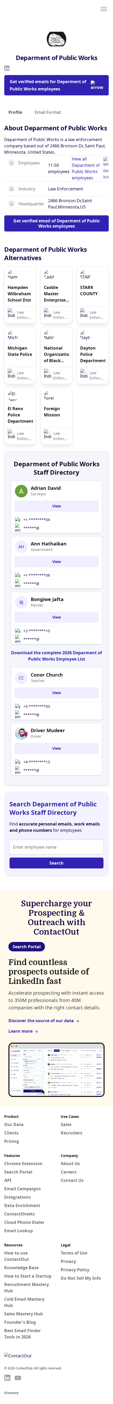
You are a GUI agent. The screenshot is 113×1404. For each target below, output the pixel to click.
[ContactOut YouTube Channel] (18, 1378)
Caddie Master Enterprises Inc (56, 294)
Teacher (38, 680)
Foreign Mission (52, 412)
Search (56, 863)
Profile (15, 112)
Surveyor (38, 493)
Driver (36, 736)
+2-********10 (36, 630)
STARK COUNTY (89, 291)
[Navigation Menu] (104, 8)
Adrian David (46, 488)
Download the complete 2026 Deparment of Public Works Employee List (56, 656)
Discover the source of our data (41, 1020)
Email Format (48, 112)
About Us (70, 1163)
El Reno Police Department (20, 415)
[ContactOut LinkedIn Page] (7, 1378)
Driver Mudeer (48, 730)
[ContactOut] (29, 9)
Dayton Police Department (92, 354)
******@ (31, 528)
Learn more (20, 1031)
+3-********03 (36, 706)
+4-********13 (36, 761)
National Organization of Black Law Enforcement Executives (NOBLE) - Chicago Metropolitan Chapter (56, 354)
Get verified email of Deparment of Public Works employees (56, 223)
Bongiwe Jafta (47, 599)
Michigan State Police (20, 351)
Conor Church (47, 675)
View (56, 505)
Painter (37, 605)
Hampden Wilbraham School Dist (19, 294)
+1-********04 (36, 519)
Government (42, 549)
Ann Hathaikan (48, 543)
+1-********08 (36, 575)
